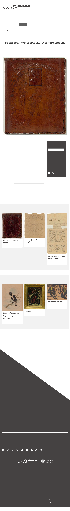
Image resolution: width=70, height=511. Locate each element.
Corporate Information (52, 508)
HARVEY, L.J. (31, 52)
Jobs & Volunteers (19, 508)
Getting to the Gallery (58, 494)
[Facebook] (49, 171)
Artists (17, 20)
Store (4, 491)
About (4, 496)
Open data (5, 487)
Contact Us (55, 500)
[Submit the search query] (6, 30)
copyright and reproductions (39, 341)
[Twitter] (52, 171)
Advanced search (60, 24)
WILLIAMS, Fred (31, 314)
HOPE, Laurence (53, 306)
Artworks (8, 20)
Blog (3, 494)
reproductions (8, 341)
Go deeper (26, 20)
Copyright (39, 508)
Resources (30, 24)
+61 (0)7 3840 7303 (58, 497)
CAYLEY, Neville (8, 321)
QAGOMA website (8, 489)
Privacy (30, 508)
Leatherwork (19, 172)
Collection (17, 13)
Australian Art (19, 161)
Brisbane (18, 186)
